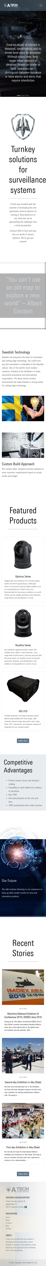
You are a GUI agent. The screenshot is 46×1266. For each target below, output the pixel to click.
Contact (8, 1228)
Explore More (23, 741)
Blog (7, 1226)
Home (8, 1217)
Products (9, 1223)
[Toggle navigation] (41, 5)
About (8, 1220)
